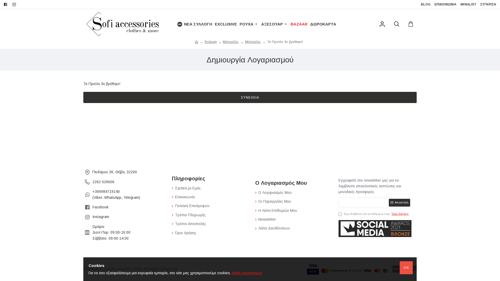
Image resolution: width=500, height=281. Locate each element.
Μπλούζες (231, 42)
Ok (406, 268)
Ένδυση (210, 42)
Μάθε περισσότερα (247, 273)
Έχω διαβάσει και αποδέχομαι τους (376, 213)
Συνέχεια (250, 97)
